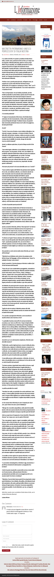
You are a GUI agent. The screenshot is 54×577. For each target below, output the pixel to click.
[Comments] (50, 392)
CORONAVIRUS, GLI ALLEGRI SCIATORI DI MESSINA (46, 401)
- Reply (22, 506)
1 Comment (28, 54)
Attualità (23, 54)
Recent (46, 392)
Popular (42, 392)
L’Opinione (43, 152)
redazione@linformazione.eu (8, 1)
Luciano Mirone (6, 54)
